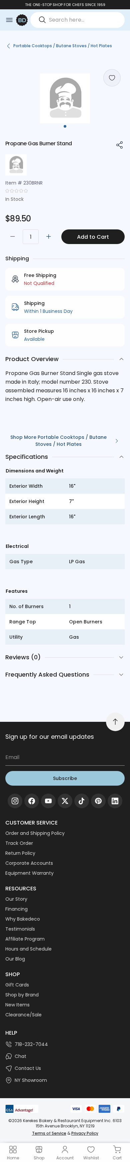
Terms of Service (49, 1133)
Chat (20, 1056)
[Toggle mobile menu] (9, 20)
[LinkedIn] (115, 801)
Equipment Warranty (29, 873)
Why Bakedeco (22, 919)
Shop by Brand (22, 994)
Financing (16, 909)
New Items (17, 1004)
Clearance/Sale (23, 1014)
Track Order (19, 843)
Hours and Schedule (28, 949)
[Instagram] (15, 801)
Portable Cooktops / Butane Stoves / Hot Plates (62, 46)
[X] (65, 801)
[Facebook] (31, 801)
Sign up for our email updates (49, 736)
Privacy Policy (84, 1133)
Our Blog (15, 959)
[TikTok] (81, 801)
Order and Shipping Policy (35, 833)
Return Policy (20, 853)
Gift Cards (17, 984)
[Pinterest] (98, 801)
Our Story (16, 899)
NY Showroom (31, 1080)
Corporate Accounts (29, 863)
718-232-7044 (31, 1044)
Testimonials (20, 929)
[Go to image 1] (65, 126)
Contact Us (28, 1068)
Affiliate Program (25, 939)
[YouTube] (48, 801)
